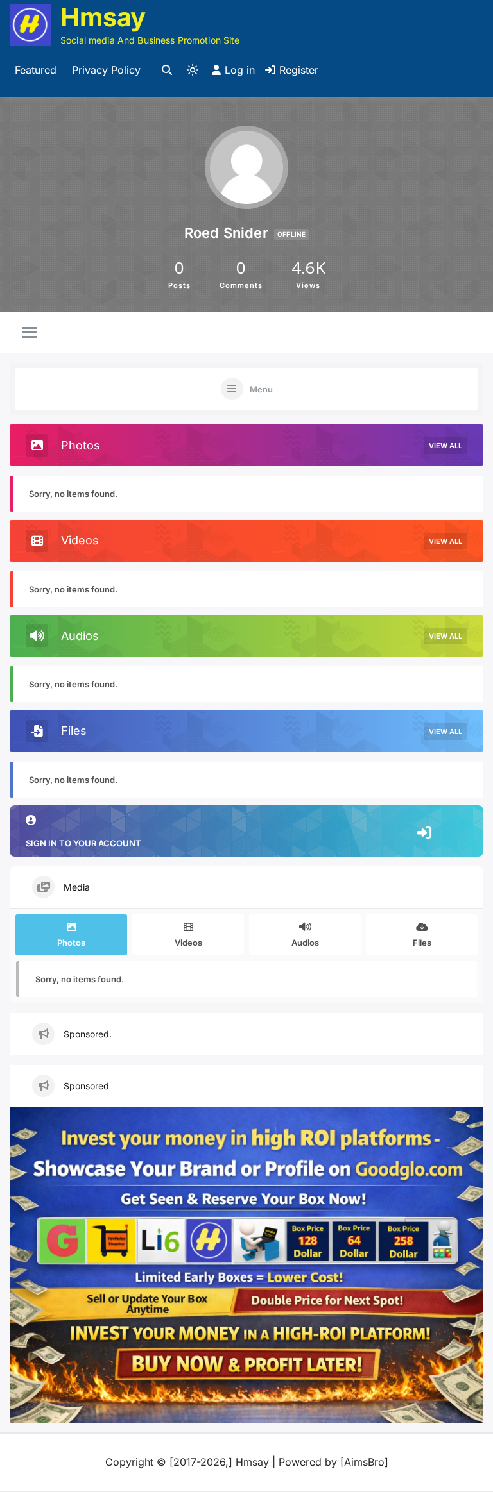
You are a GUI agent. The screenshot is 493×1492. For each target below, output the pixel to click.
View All (445, 445)
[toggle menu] (29, 333)
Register (298, 69)
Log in (240, 69)
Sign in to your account (83, 843)
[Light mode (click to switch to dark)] (192, 70)
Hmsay (103, 17)
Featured (35, 69)
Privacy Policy (106, 69)
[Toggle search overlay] (167, 70)
